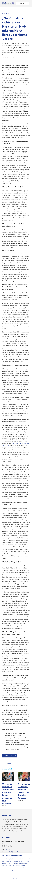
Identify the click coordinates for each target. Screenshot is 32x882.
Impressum (4, 867)
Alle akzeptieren (16, 870)
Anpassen (16, 874)
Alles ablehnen (16, 878)
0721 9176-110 (9, 849)
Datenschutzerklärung (18, 867)
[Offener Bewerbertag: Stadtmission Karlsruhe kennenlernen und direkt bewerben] (8, 773)
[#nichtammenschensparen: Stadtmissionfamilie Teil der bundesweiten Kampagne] (24, 773)
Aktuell (9, 763)
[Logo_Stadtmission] (8, 3)
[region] (16, 867)
